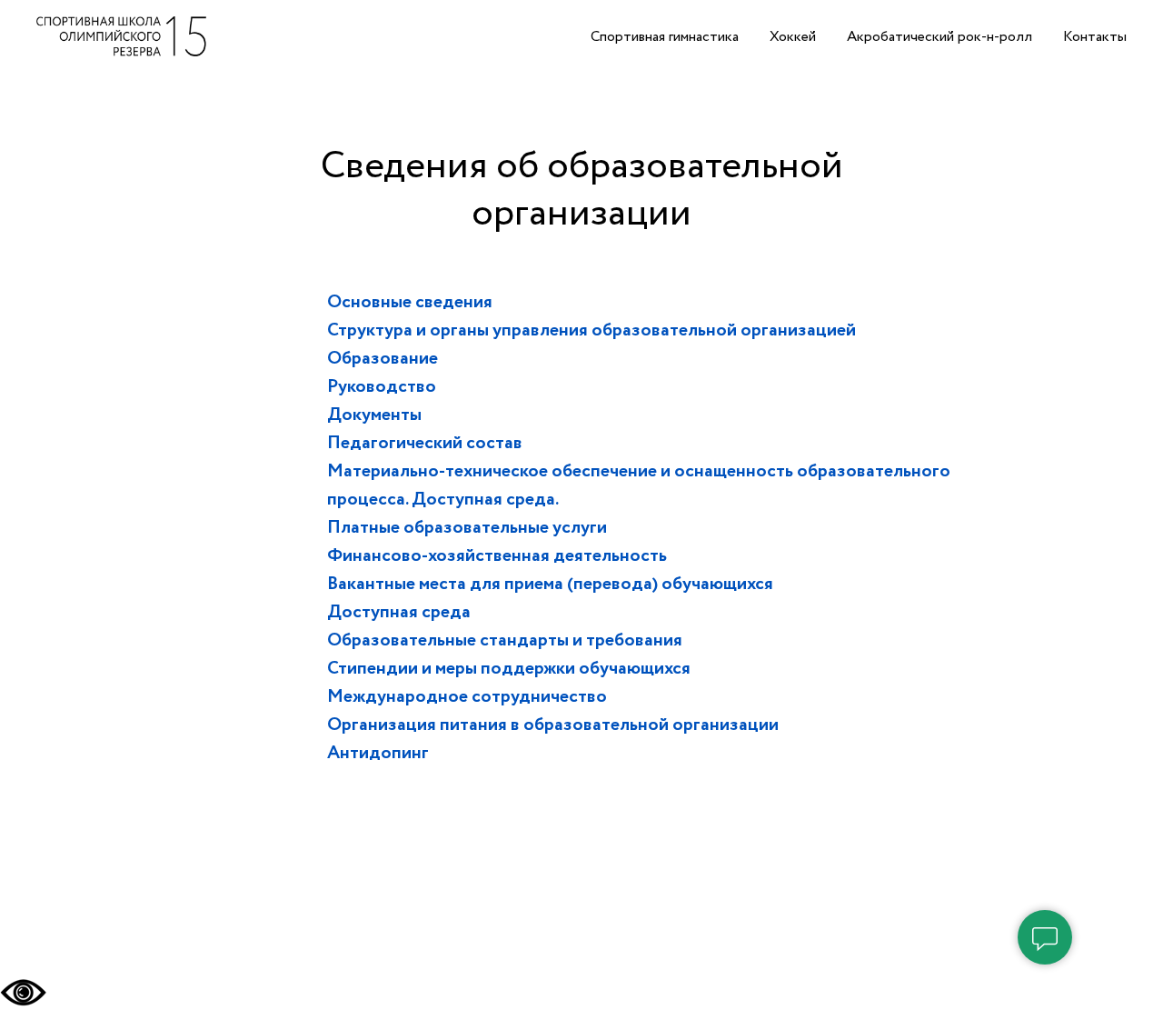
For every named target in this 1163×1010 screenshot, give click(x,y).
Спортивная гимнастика (665, 36)
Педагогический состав (424, 443)
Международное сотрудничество (467, 697)
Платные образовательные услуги (467, 528)
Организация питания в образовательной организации (553, 725)
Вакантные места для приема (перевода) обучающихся (550, 584)
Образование (382, 358)
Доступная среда (399, 612)
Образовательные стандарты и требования (504, 640)
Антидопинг (378, 753)
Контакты (1095, 36)
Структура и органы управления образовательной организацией (591, 330)
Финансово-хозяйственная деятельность (497, 556)
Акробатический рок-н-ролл (939, 36)
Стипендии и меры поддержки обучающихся (509, 668)
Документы (374, 415)
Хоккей (793, 36)
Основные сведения (409, 302)
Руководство (381, 387)
